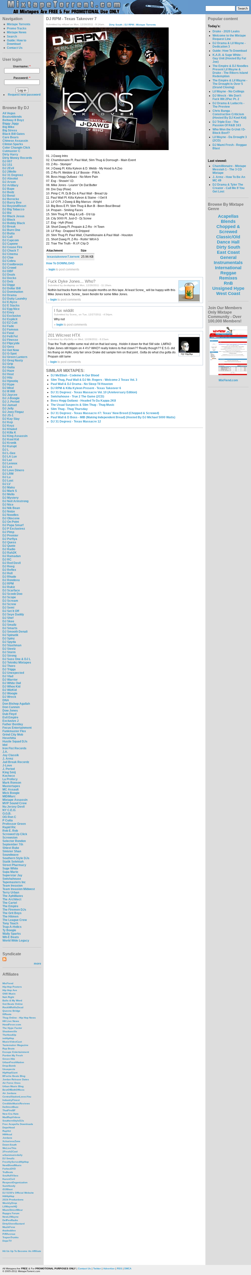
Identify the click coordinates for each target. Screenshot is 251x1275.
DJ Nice (7, 504)
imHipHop (8, 1038)
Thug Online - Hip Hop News (19, 1017)
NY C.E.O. (9, 810)
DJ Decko (9, 278)
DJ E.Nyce (9, 302)
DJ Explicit (9, 319)
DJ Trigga (9, 669)
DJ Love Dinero (13, 470)
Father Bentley (12, 724)
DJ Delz (7, 281)
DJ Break (9, 226)
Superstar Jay (12, 875)
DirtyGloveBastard (13, 1223)
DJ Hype (8, 384)
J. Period (8, 769)
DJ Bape (8, 189)
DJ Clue (7, 257)
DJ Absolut (10, 178)
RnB (228, 283)
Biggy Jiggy (10, 123)
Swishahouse (11, 878)
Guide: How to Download (16, 42)
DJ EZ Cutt (9, 322)
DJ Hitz (7, 377)
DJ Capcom (10, 240)
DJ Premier (10, 535)
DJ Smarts (9, 628)
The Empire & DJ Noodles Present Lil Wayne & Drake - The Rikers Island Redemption (230, 71)
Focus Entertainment (17, 727)
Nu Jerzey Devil (13, 806)
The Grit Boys (12, 913)
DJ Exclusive (11, 316)
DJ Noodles (10, 515)
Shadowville (9, 1031)
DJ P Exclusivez (13, 528)
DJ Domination (12, 291)
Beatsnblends (12, 116)
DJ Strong (9, 655)
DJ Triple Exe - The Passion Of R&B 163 (227, 123)
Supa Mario (10, 872)
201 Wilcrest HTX (64, 335)
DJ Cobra (9, 261)
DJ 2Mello (9, 171)
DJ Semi (8, 607)
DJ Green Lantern (14, 357)
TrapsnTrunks (10, 1237)
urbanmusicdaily (12, 1155)
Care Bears (10, 137)
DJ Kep (7, 422)
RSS (119, 1268)
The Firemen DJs (14, 909)
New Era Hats (10, 1113)
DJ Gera (8, 346)
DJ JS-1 (7, 415)
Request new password (24, 94)
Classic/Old (228, 236)
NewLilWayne (10, 1216)
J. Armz (7, 758)
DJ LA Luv (9, 456)
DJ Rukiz (8, 587)
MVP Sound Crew (14, 803)
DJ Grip (7, 364)
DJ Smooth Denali (14, 631)
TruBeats (7, 1172)
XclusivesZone (11, 1141)
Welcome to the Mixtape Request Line (229, 37)
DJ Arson (9, 182)
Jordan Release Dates (15, 1079)
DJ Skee (8, 621)
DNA (5, 700)
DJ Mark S (9, 491)
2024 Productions (13, 1199)
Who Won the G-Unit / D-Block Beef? (229, 131)
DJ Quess (9, 542)
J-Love (7, 765)
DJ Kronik (9, 443)
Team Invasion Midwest (18, 889)
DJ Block (8, 219)
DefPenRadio (10, 1220)
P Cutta (7, 820)
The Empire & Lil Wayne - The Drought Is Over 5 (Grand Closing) (230, 84)
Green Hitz (8, 1059)
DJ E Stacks (11, 305)
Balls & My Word (12, 1000)
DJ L (5, 449)
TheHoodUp (9, 1034)
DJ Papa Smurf (13, 525)
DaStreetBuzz (10, 1107)
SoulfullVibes (10, 1175)
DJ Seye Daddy (13, 614)
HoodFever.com (11, 1024)
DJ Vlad (7, 676)
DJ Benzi (8, 195)
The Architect (11, 899)
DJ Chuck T (10, 250)
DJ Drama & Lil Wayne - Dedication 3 (229, 44)
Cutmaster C (11, 151)
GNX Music (9, 993)
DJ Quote (8, 546)
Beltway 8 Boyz (13, 120)
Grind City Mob (12, 734)
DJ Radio (8, 549)
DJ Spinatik (10, 635)
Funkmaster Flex (14, 731)
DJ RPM (8, 583)
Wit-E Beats (10, 937)
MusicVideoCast (12, 1041)
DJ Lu (6, 477)
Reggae (228, 272)
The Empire (10, 906)
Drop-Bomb (9, 1065)
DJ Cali (7, 237)
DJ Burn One (11, 230)
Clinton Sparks (12, 144)
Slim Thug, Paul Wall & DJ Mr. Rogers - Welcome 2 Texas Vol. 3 (94, 380)
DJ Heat (8, 374)
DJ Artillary (10, 185)
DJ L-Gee (8, 453)
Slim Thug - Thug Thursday (69, 409)
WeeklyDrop (9, 1203)
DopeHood (8, 1127)
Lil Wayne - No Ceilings (228, 91)
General (228, 257)
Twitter (97, 1268)
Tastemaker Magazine (15, 1045)
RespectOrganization (14, 1182)
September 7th (12, 844)
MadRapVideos (11, 1117)
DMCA (127, 1268)
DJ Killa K (9, 432)
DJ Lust (7, 480)
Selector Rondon (14, 841)
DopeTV (7, 1240)
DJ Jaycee (9, 394)
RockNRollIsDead (12, 1007)
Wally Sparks (11, 933)
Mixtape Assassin (14, 800)
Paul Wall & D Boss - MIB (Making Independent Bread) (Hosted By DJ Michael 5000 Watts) (113, 417)
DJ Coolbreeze (12, 264)
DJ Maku (8, 487)
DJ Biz (7, 213)
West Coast (228, 293)
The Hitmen (10, 916)
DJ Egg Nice (11, 309)
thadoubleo (9, 1230)
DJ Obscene (11, 518)
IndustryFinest (11, 1100)
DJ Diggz (8, 285)
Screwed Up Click (14, 834)
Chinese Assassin (15, 140)
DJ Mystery (10, 497)
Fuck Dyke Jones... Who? (71, 281)
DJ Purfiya (9, 539)
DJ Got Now (10, 350)
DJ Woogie (9, 693)
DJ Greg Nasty (12, 360)
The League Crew (14, 920)
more (37, 963)
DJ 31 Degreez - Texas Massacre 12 (76, 421)
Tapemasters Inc (14, 882)
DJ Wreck (9, 697)
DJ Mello (8, 494)
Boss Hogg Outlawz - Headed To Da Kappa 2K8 (83, 400)
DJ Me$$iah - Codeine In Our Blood (75, 375)
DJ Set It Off (10, 611)
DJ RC (7, 559)
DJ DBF (7, 271)
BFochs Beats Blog (13, 1076)
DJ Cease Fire (12, 247)
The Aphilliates (12, 896)
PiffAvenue (8, 1234)
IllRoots (7, 1014)
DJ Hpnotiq (10, 381)
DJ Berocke (10, 199)
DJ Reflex (9, 570)
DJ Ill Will (8, 391)
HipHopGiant (9, 1072)
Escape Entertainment (15, 1052)
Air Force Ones (11, 1083)
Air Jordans (9, 1093)
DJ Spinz (8, 638)
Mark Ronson (11, 782)
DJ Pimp (8, 532)
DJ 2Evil (8, 168)
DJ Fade (8, 326)
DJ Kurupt (9, 446)
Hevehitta (9, 738)
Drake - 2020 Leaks (226, 31)
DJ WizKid (9, 690)
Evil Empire (10, 717)
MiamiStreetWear (12, 1210)
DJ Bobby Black (13, 223)
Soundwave (10, 854)
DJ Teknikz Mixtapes (16, 662)
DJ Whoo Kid (11, 686)
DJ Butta (8, 233)
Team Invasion (12, 885)
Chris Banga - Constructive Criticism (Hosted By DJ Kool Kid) (229, 114)
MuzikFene (8, 1227)
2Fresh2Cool (10, 1151)
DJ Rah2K (9, 552)
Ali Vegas (8, 113)
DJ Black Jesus (13, 216)
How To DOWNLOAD (60, 263)
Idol (4, 745)
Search (12, 36)
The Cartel (9, 903)
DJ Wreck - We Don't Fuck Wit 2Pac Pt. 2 (227, 97)
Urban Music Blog (13, 1086)
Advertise (109, 1268)
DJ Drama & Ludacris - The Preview (228, 105)
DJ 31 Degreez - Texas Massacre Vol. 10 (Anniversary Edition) (94, 392)
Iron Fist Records (14, 748)
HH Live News (10, 1021)
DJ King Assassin (14, 436)
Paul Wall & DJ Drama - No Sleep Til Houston (82, 384)
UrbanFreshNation (13, 1062)
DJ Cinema (10, 254)
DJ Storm (9, 652)
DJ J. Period (10, 401)
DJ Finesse (10, 340)
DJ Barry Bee (12, 202)
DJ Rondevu (11, 580)
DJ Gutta (8, 367)
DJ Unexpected (13, 673)
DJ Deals (8, 274)
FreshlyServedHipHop (15, 1161)
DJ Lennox (9, 463)
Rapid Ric (9, 827)
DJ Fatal (8, 333)
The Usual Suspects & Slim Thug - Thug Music (82, 405)
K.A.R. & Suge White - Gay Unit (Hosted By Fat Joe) (229, 58)
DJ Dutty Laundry (14, 298)
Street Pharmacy (14, 865)
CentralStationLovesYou (16, 1096)
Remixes (228, 278)
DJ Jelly (8, 408)
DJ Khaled (9, 429)
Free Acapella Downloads (17, 1124)
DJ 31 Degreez (12, 175)
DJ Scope (9, 597)
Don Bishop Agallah (16, 703)
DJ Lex (7, 467)
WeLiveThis (9, 1148)
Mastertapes (11, 786)
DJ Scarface (11, 590)
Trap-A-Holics (12, 927)
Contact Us (15, 48)
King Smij (9, 772)
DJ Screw (9, 604)
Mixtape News (16, 32)
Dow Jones (10, 710)
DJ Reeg (8, 566)
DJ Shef (7, 618)
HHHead (7, 1134)
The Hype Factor (12, 1028)
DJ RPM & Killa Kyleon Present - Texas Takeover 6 (86, 388)
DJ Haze (8, 370)
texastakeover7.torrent (63, 256)
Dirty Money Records (17, 158)
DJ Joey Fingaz (13, 412)
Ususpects (8, 1069)
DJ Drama (9, 295)
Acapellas (228, 216)
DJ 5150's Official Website (18, 1192)
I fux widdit (64, 310)
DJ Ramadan (11, 556)
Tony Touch (10, 923)
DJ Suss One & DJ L (16, 659)
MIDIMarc (9, 796)
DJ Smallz (9, 624)
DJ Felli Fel (10, 336)
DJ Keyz (8, 425)
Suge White (10, 868)
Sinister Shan (11, 851)
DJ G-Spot (9, 353)
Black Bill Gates (13, 134)
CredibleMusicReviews (16, 1103)
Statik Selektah (13, 861)
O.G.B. (6, 813)
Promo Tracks (16, 28)
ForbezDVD (9, 1168)
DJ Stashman (11, 645)
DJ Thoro (8, 666)
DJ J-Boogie (11, 398)
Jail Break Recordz (15, 762)
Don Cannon (11, 707)
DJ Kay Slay (11, 419)
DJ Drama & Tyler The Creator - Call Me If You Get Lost (228, 188)
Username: (22, 66)
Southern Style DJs (15, 858)
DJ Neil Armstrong (15, 501)
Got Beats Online (12, 1004)
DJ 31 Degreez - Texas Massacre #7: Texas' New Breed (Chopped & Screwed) (105, 413)
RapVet (6, 1131)
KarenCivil (8, 1179)
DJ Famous (10, 329)
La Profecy (10, 779)
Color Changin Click (16, 147)
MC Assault (10, 789)
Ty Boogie (9, 930)
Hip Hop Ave (9, 990)
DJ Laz (7, 460)
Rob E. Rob (10, 830)
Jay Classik (10, 755)
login (52, 269)
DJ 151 (7, 164)
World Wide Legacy (15, 940)
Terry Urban (10, 892)
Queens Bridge (11, 1010)
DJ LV (6, 484)
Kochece (8, 776)
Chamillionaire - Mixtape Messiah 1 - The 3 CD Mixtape (229, 169)
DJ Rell (7, 573)
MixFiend (7, 983)
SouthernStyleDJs (13, 1120)
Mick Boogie (11, 793)
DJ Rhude (9, 576)
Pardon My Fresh (12, 1055)
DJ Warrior (10, 679)
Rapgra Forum (10, 1213)
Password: (21, 78)
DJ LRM (7, 473)
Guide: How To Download (230, 50)
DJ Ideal (8, 388)
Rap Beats (8, 1048)
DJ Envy (8, 312)
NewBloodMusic (12, 1165)
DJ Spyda (9, 642)
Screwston (9, 837)
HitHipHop (8, 1196)
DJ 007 (7, 161)
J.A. (5, 751)
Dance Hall (228, 242)
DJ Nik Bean (11, 508)
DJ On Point (10, 521)
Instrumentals (228, 262)
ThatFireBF (8, 1110)
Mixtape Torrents (18, 24)
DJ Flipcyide (11, 343)
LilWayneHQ (9, 1206)
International (228, 267)
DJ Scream (10, 600)
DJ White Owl (11, 683)
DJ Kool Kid (10, 439)
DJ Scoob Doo (12, 594)
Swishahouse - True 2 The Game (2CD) (77, 396)
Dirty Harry (10, 154)
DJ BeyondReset (14, 206)
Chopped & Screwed (228, 229)
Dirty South (115, 24)
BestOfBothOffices (13, 1089)
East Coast (228, 252)
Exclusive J (10, 721)
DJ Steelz (9, 648)
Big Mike (8, 127)
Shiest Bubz (10, 848)
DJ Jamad (9, 405)
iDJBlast (7, 1189)
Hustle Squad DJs (14, 741)
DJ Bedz (8, 192)
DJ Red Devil (11, 563)
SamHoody (8, 1186)
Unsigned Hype (228, 288)
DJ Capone (10, 243)
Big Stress (9, 130)
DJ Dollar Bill (11, 288)
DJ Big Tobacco (13, 209)
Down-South (9, 1144)
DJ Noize (8, 511)
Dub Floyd (9, 714)
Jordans (7, 1137)
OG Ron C (9, 817)
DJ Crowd (9, 267)
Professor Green (14, 824)
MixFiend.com (228, 380)
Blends (228, 221)
